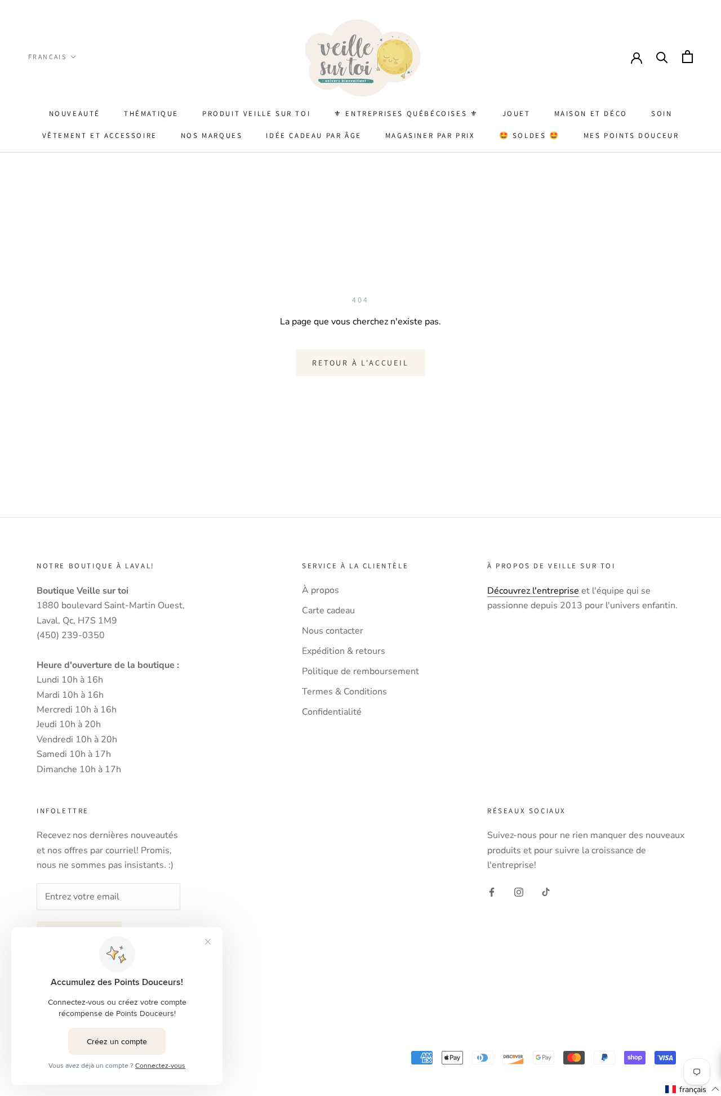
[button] (692, 1089)
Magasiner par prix (430, 135)
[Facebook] (491, 891)
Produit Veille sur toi (256, 113)
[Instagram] (518, 891)
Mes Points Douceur (631, 135)
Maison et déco (590, 113)
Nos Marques (212, 135)
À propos (320, 590)
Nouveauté (74, 113)
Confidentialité (332, 712)
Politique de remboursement (360, 671)
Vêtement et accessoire (99, 135)
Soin (661, 113)
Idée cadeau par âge (313, 135)
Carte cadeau (328, 610)
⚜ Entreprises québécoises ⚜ (406, 113)
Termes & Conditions (344, 691)
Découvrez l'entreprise (533, 591)
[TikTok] (545, 891)
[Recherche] (662, 57)
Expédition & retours (343, 651)
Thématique (151, 113)
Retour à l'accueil (360, 363)
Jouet (516, 113)
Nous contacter (332, 631)
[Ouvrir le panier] (687, 56)
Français (47, 56)
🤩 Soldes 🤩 (529, 135)
